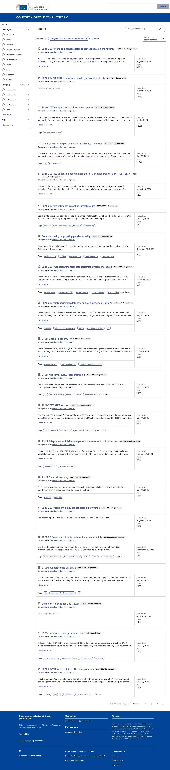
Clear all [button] (96, 39)
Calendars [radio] (10, 35)
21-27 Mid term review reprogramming (63, 374)
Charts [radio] (8, 40)
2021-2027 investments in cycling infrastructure (68, 205)
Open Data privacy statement (31, 741)
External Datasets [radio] (13, 50)
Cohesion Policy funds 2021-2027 (60, 603)
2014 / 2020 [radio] (11, 100)
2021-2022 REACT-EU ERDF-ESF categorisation (68, 669)
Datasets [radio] (9, 45)
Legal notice (117, 765)
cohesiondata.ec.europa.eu (63, 52)
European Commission (30, 756)
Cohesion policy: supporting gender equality (66, 236)
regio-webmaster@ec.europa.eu (78, 721)
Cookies (115, 756)
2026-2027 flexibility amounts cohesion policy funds (71, 507)
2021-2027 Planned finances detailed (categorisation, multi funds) (79, 48)
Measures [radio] (10, 75)
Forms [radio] (8, 65)
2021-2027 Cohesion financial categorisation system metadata (77, 266)
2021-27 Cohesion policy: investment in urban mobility (72, 537)
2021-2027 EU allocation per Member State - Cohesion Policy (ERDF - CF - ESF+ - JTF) (90, 173)
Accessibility (24, 734)
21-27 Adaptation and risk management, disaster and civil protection (80, 441)
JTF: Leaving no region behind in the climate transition (72, 143)
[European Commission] (34, 6)
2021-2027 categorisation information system (67, 107)
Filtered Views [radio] (11, 60)
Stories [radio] (8, 80)
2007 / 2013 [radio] (11, 95)
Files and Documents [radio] (14, 55)
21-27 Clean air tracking (55, 477)
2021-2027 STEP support (55, 405)
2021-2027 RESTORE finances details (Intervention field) (73, 78)
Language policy (118, 751)
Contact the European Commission (79, 751)
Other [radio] (8, 110)
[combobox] (13, 125)
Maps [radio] (8, 70)
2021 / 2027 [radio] (11, 105)
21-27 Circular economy (55, 338)
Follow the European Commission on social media (85, 756)
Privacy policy (117, 760)
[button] (23, 84)
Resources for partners (74, 760)
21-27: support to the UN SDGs (59, 567)
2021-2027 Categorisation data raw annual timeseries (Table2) (77, 302)
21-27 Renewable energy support (60, 633)
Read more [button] (43, 66)
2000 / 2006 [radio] (11, 90)
